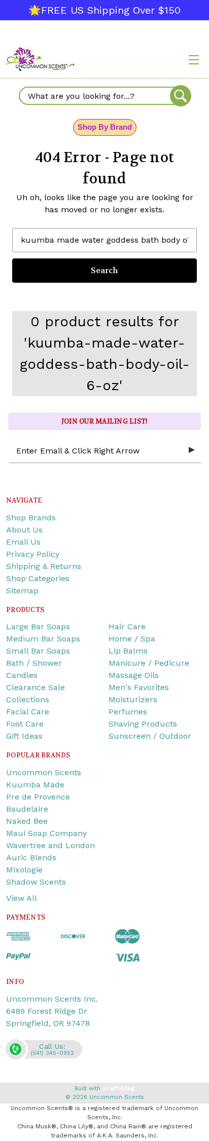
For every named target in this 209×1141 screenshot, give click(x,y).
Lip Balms (128, 651)
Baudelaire (27, 809)
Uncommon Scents (43, 772)
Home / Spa (132, 638)
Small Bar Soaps (38, 651)
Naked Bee (27, 821)
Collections (27, 699)
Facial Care (27, 711)
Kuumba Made (35, 784)
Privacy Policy (32, 554)
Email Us (23, 542)
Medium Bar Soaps (43, 638)
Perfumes (128, 711)
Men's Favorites (139, 687)
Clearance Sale (35, 687)
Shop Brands (31, 517)
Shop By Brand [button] (105, 127)
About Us (24, 530)
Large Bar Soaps (38, 626)
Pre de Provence (38, 797)
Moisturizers (133, 699)
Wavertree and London (50, 845)
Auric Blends (31, 857)
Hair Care (127, 626)
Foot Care (25, 724)
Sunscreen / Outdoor (150, 736)
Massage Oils (134, 675)
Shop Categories (37, 578)
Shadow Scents (36, 882)
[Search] (180, 95)
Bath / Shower (34, 663)
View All (21, 898)
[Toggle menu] (194, 59)
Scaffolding (118, 1088)
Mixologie (24, 869)
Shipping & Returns (43, 566)
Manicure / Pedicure (149, 663)
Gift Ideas (24, 736)
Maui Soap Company (46, 833)
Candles (22, 675)
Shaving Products (143, 724)
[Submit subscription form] (192, 450)
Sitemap (22, 590)
